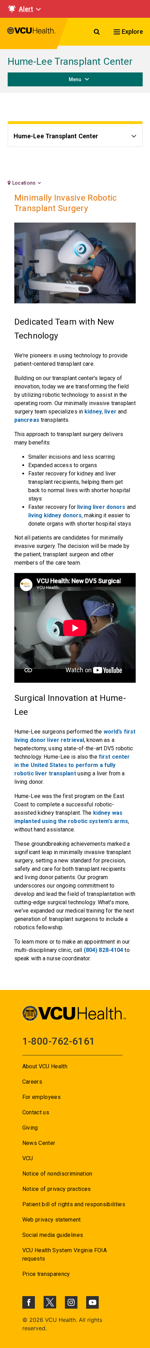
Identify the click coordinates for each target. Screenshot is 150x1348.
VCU (27, 1158)
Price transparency (46, 1274)
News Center (38, 1143)
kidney (93, 411)
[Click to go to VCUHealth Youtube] (92, 1302)
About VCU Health (44, 1066)
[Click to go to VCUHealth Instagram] (71, 1302)
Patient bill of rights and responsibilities (74, 1204)
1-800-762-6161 (58, 1041)
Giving (30, 1127)
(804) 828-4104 (103, 950)
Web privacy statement (51, 1219)
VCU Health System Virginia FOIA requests (64, 1254)
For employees (41, 1097)
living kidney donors (55, 515)
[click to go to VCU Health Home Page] (31, 33)
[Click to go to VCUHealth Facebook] (28, 1302)
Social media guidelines (52, 1235)
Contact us (35, 1112)
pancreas (26, 420)
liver (110, 411)
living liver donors (101, 507)
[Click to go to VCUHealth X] (50, 1302)
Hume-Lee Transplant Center (70, 61)
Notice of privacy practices (56, 1189)
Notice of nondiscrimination (57, 1173)
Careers (32, 1081)
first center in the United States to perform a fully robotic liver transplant (72, 765)
